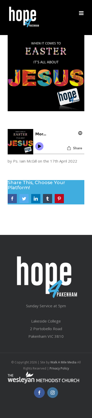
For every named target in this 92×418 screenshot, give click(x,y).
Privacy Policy (59, 368)
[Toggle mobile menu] (81, 13)
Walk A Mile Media (63, 362)
